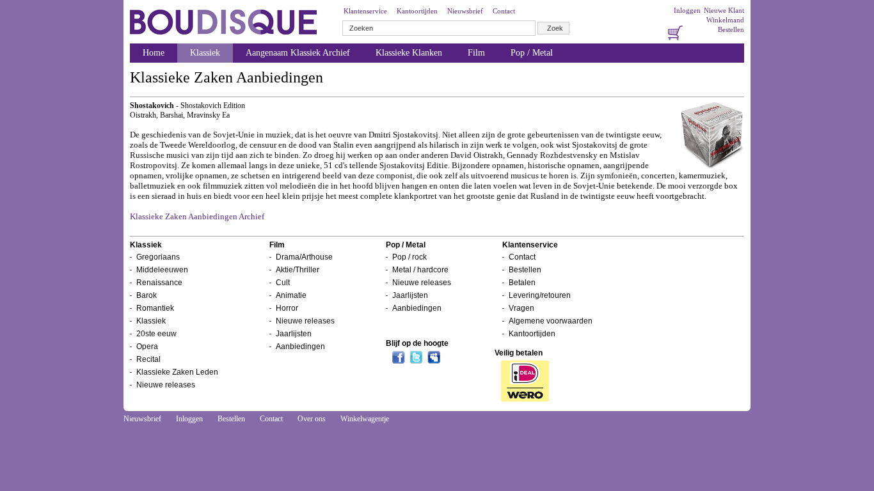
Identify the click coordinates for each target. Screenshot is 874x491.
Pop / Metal (532, 53)
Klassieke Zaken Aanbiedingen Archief (197, 216)
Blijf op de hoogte (417, 343)
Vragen (521, 308)
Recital (148, 359)
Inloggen (687, 10)
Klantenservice (365, 11)
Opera (147, 346)
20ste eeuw (156, 333)
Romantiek (155, 308)
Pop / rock (409, 257)
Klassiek (205, 53)
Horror (287, 308)
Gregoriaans (158, 257)
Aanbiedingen (300, 346)
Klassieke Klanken (409, 53)
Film (476, 53)
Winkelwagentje (364, 418)
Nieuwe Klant (724, 10)
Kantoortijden (417, 11)
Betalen (522, 282)
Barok (146, 295)
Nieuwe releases (165, 384)
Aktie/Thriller (297, 269)
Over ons (312, 418)
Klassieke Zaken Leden (177, 372)
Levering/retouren (540, 295)
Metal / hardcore (420, 269)
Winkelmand (725, 20)
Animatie (291, 295)
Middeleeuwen (162, 269)
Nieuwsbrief (465, 11)
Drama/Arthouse (304, 257)
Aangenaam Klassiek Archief (298, 53)
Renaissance (159, 282)
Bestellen (731, 29)
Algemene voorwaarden (550, 320)
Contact (504, 11)
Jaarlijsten (294, 333)
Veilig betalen (519, 352)
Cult (283, 282)
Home (153, 53)
